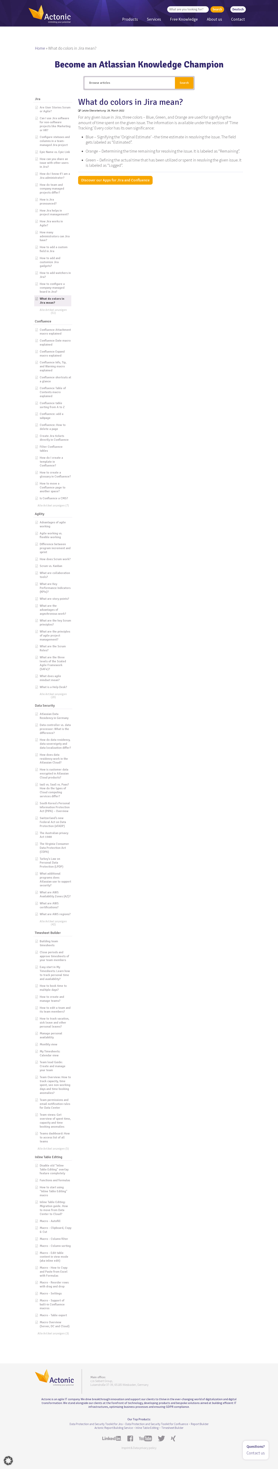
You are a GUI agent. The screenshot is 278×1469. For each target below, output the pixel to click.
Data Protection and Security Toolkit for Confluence (156, 1424)
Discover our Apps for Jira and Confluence (115, 180)
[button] (52, 99)
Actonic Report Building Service (114, 1428)
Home (40, 48)
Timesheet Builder (172, 1428)
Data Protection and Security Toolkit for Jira (96, 1424)
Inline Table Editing (147, 1428)
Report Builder (200, 1424)
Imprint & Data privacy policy (139, 1448)
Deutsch (238, 9)
